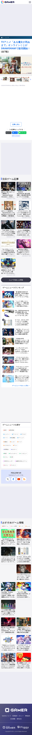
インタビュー (23, 453)
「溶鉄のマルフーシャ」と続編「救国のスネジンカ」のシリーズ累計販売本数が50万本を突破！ (24, 630)
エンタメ (13, 442)
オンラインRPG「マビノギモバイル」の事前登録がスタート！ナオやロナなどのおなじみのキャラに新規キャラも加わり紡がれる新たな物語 (8, 667)
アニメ (15, 445)
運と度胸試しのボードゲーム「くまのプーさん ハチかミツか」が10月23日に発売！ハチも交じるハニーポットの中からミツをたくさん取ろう (24, 667)
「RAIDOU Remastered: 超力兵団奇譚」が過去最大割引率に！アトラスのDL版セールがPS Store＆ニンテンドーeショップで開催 (24, 196)
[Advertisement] (16, 20)
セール (6, 465)
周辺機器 (13, 437)
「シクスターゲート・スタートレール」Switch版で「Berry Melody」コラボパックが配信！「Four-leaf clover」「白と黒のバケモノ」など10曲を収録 (24, 650)
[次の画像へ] (16, 65)
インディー (7, 434)
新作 (5, 430)
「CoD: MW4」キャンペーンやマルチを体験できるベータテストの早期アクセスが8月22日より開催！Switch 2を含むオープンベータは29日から (8, 235)
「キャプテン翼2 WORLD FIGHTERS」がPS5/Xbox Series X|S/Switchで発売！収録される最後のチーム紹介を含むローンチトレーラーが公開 (24, 597)
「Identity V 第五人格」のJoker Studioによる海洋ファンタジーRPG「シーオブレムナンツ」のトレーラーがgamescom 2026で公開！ (24, 254)
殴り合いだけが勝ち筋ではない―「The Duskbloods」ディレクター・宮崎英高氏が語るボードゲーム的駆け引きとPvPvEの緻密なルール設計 (8, 632)
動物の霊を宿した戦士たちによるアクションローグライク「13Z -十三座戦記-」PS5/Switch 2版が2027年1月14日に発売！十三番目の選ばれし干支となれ (24, 544)
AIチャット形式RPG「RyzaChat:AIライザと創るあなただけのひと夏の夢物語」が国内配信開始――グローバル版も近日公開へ (8, 215)
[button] (1, 79)
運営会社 (19, 719)
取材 (5, 453)
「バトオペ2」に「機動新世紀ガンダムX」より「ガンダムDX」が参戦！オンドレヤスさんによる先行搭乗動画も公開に (8, 272)
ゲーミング (21, 437)
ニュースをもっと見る (16, 280)
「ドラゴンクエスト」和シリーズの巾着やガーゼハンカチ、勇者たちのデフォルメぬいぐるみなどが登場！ (24, 214)
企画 (12, 457)
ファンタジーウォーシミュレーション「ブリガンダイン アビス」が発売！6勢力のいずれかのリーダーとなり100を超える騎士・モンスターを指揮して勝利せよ (24, 579)
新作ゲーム (5, 526)
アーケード (15, 434)
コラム (6, 457)
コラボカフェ (7, 445)
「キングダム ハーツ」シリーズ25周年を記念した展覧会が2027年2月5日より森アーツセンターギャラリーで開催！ (8, 252)
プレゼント (13, 465)
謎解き (6, 442)
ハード (6, 437)
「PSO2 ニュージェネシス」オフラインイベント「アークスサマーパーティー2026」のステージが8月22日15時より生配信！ (8, 649)
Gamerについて (6, 716)
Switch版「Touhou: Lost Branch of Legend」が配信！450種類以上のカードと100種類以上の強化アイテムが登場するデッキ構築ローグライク (8, 597)
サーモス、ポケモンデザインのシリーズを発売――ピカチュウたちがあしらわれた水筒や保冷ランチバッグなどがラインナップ (24, 561)
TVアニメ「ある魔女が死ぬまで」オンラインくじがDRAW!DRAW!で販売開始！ (15, 45)
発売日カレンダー (8, 461)
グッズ (20, 442)
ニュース (7, 37)
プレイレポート (13, 453)
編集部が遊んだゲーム (21, 461)
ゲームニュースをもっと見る (20, 385)
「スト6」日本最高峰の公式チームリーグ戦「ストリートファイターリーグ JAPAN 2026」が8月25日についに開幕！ (24, 233)
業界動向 (6, 449)
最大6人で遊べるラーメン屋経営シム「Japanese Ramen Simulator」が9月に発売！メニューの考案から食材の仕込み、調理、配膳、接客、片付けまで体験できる (8, 197)
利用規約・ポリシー (18, 716)
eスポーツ (14, 449)
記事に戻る (16, 124)
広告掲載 (12, 719)
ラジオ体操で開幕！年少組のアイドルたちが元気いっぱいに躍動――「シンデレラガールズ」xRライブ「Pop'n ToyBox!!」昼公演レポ (8, 614)
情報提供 (27, 716)
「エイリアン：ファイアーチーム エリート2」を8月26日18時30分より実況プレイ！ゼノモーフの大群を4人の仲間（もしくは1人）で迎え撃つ (8, 561)
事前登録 (12, 430)
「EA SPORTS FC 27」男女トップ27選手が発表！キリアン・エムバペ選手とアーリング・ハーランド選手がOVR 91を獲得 (8, 543)
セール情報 (14, 526)
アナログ (24, 434)
